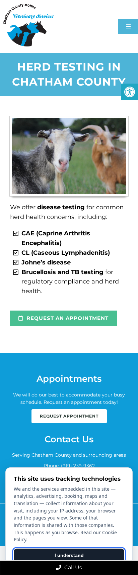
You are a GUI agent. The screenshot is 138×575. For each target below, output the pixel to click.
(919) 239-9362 (78, 466)
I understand (69, 555)
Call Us (72, 567)
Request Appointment (69, 416)
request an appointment (67, 318)
